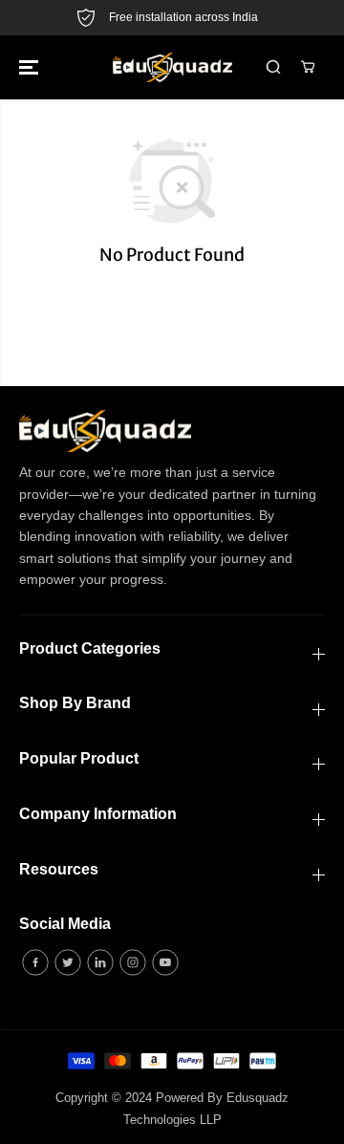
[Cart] (307, 67)
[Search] (273, 67)
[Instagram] (133, 962)
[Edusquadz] (172, 67)
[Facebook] (35, 962)
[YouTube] (165, 962)
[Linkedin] (100, 962)
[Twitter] (68, 962)
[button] (30, 67)
